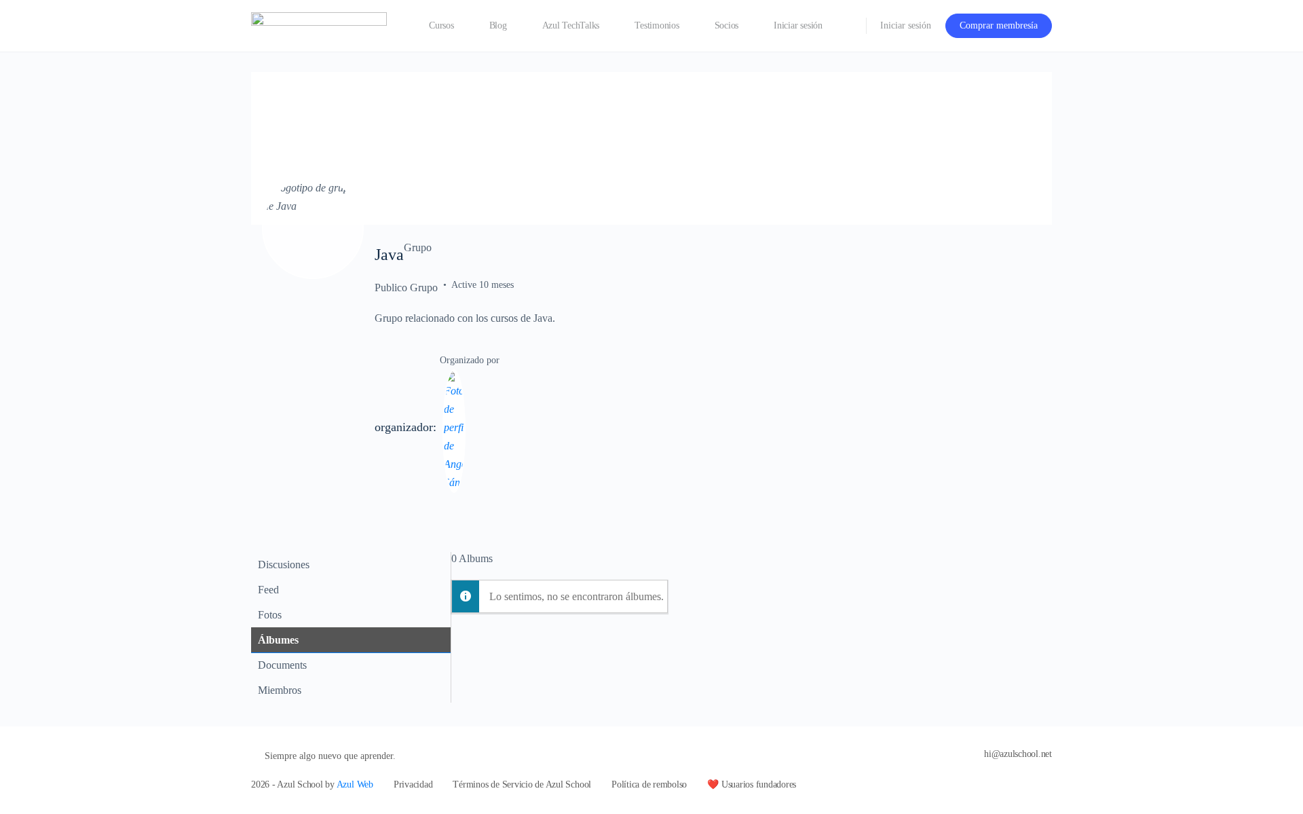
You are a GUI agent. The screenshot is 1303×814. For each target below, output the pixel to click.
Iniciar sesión (905, 25)
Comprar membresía (999, 25)
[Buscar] (847, 26)
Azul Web (355, 784)
